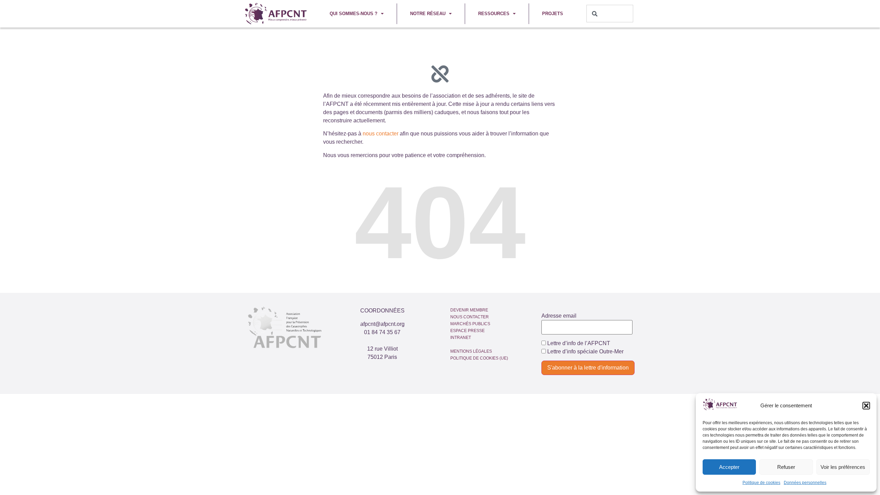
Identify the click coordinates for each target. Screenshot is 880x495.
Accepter (729, 467)
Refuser (786, 467)
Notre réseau (428, 13)
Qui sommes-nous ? (353, 13)
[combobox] (610, 13)
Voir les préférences (843, 467)
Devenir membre (469, 310)
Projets (552, 13)
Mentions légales (471, 351)
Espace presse (467, 330)
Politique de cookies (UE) (479, 358)
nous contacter (380, 133)
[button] (866, 405)
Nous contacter (469, 317)
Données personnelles (805, 482)
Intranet (460, 337)
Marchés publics (470, 323)
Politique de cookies (761, 482)
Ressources (493, 13)
